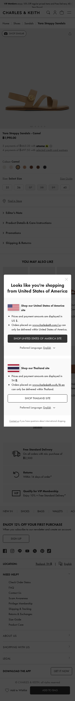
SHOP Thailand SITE (37, 398)
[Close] (66, 279)
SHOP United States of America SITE (38, 338)
